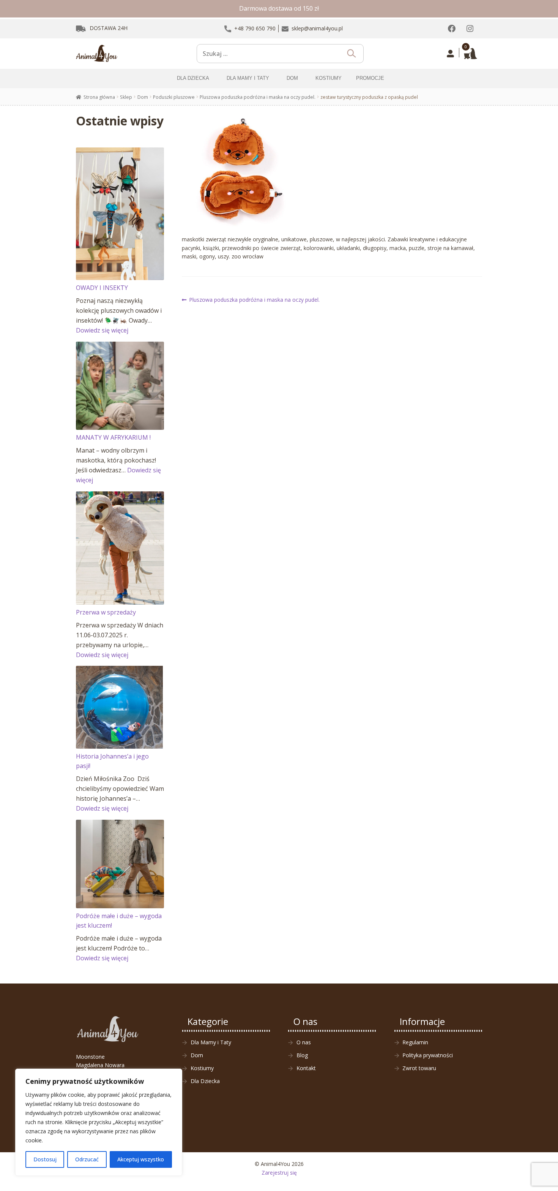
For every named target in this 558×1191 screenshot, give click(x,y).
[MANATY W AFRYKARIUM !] (120, 386)
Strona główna (99, 97)
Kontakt (306, 1068)
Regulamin (415, 1042)
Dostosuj (45, 1159)
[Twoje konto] (450, 53)
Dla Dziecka (205, 1081)
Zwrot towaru (419, 1068)
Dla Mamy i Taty (211, 1042)
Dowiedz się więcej (102, 330)
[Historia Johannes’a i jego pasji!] (120, 707)
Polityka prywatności (427, 1055)
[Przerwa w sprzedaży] (120, 548)
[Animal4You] (97, 53)
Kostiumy (202, 1068)
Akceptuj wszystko (140, 1159)
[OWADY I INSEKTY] (120, 213)
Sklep (126, 97)
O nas (303, 1042)
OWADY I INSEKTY (102, 287)
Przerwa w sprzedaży (106, 612)
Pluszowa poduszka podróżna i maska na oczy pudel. (257, 97)
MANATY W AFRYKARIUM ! (113, 437)
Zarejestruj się (279, 1172)
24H (109, 28)
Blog (302, 1055)
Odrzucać (87, 1159)
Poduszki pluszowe (174, 97)
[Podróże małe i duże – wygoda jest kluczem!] (120, 864)
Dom (142, 97)
